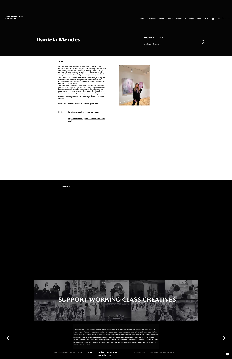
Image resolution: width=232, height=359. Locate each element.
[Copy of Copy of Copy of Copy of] (111, 358)
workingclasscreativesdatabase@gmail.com (68, 353)
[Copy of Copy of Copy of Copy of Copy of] (113, 358)
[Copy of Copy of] (107, 358)
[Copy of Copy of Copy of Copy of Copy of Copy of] (115, 358)
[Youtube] (92, 353)
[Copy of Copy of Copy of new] (124, 358)
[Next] (219, 338)
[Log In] (222, 18)
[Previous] (13, 338)
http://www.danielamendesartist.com (84, 112)
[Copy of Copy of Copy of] (109, 358)
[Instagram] (213, 18)
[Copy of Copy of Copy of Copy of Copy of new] (128, 358)
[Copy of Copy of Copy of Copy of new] (126, 358)
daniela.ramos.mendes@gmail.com (83, 104)
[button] (218, 18)
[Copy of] (105, 358)
